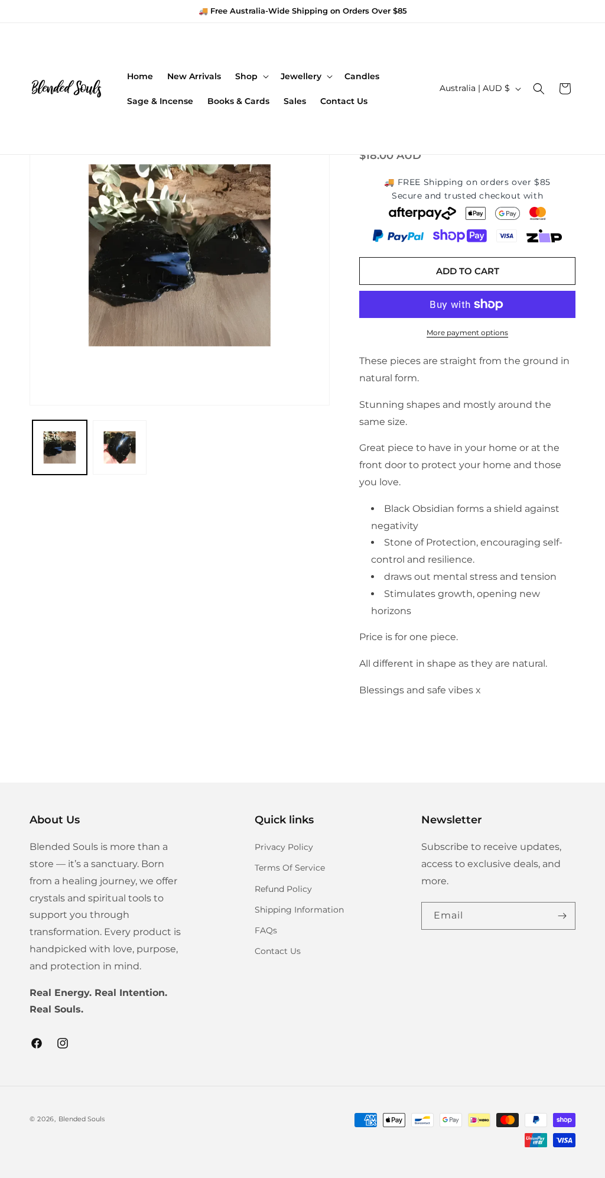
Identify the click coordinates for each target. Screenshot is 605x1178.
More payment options (467, 332)
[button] (251, 76)
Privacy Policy (284, 847)
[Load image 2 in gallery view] (120, 447)
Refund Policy (283, 889)
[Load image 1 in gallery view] (59, 447)
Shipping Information (299, 909)
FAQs (266, 930)
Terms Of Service (290, 867)
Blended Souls (81, 1119)
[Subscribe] (562, 916)
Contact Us (278, 951)
